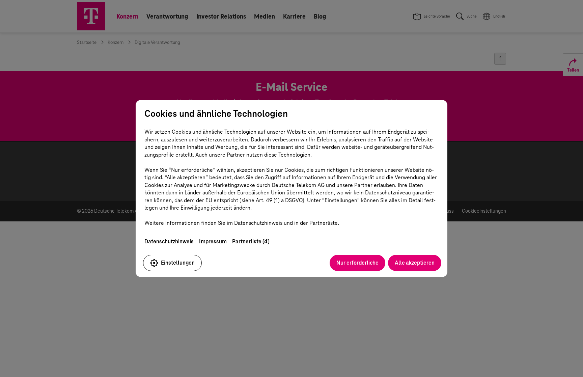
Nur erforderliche (357, 262)
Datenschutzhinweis (169, 241)
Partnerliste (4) (251, 241)
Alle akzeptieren (415, 262)
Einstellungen (178, 262)
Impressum (213, 241)
